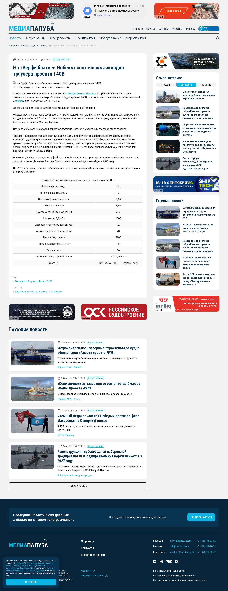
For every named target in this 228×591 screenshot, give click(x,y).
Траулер (32, 281)
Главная (13, 45)
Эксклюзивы (36, 38)
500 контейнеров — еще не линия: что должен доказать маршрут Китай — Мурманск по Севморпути (199, 146)
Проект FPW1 (65, 367)
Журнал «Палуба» (205, 28)
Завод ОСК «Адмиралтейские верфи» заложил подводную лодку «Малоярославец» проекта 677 (199, 279)
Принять (31, 582)
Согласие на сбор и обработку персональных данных (180, 580)
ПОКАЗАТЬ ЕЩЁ (78, 486)
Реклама (150, 29)
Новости (15, 38)
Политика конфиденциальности (169, 571)
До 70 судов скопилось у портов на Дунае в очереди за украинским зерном (199, 95)
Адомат (18, 101)
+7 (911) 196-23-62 (206, 541)
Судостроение (38, 45)
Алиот (78, 367)
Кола (77, 399)
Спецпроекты (60, 38)
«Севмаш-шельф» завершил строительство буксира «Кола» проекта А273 (198, 228)
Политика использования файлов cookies (174, 575)
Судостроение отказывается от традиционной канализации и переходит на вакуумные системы (199, 129)
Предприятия (85, 38)
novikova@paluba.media (182, 552)
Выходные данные (93, 555)
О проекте (138, 29)
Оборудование (110, 38)
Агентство (190, 29)
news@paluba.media (180, 541)
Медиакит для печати (92, 575)
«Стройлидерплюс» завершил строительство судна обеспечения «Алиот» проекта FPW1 (199, 213)
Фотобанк (177, 29)
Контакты (163, 29)
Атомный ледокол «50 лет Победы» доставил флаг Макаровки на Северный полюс (197, 262)
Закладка (20, 281)
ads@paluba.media (179, 546)
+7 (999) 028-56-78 (206, 552)
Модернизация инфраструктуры (75, 475)
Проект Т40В (45, 281)
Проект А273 (65, 399)
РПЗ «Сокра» (55, 291)
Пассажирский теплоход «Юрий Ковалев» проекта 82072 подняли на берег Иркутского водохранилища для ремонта (198, 113)
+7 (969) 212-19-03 (206, 546)
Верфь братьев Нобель (81, 93)
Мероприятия (136, 38)
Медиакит (86, 571)
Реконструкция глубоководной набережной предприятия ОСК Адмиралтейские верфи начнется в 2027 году (99, 456)
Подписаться (203, 517)
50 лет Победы (66, 435)
